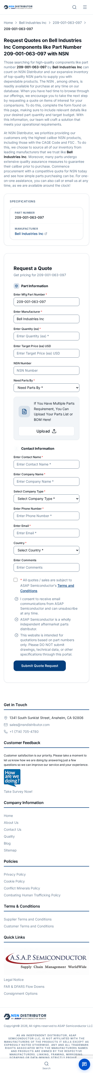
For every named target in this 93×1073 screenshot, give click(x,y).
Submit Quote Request (39, 666)
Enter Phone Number (29, 508)
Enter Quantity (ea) (27, 329)
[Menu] (85, 7)
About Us (11, 822)
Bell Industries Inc (32, 23)
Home (8, 23)
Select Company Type (29, 491)
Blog (7, 843)
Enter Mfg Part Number (30, 294)
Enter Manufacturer (28, 311)
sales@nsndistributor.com (30, 725)
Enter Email (22, 526)
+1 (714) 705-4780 (24, 731)
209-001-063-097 (67, 23)
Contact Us (12, 829)
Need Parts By (24, 380)
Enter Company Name (29, 474)
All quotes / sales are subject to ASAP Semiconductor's (47, 585)
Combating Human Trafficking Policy (32, 895)
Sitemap (10, 850)
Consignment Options (20, 993)
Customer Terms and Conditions (29, 926)
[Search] (74, 7)
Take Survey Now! (18, 791)
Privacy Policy (15, 874)
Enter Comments (25, 560)
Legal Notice (14, 980)
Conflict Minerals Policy (22, 888)
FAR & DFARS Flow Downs (24, 986)
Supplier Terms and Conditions (28, 919)
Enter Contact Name (28, 457)
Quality (9, 836)
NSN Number (22, 363)
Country (20, 543)
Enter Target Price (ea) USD (32, 346)
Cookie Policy (14, 881)
